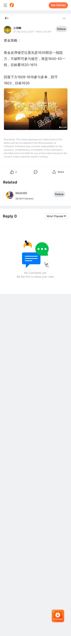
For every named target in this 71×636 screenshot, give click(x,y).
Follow (61, 29)
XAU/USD (21, 193)
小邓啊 (17, 28)
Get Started (58, 5)
